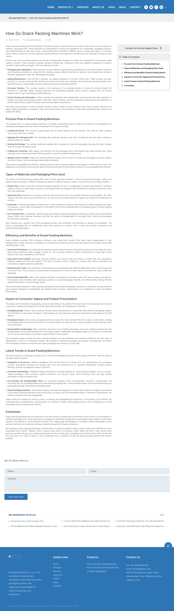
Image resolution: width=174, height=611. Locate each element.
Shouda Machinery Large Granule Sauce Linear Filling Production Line (88, 526)
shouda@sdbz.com (141, 569)
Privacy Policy (72, 606)
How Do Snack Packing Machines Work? (49, 18)
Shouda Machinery (17, 18)
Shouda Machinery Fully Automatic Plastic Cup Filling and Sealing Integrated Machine (28, 521)
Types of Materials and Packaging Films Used (143, 68)
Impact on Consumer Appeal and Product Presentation (145, 77)
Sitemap (60, 606)
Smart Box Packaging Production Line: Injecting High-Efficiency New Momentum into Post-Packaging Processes (141, 521)
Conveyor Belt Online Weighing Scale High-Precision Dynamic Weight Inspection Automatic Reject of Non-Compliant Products (88, 521)
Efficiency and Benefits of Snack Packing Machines (145, 72)
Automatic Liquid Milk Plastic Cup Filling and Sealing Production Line (141, 526)
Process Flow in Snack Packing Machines (142, 64)
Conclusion (129, 85)
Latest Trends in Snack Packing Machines (142, 81)
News (162, 515)
